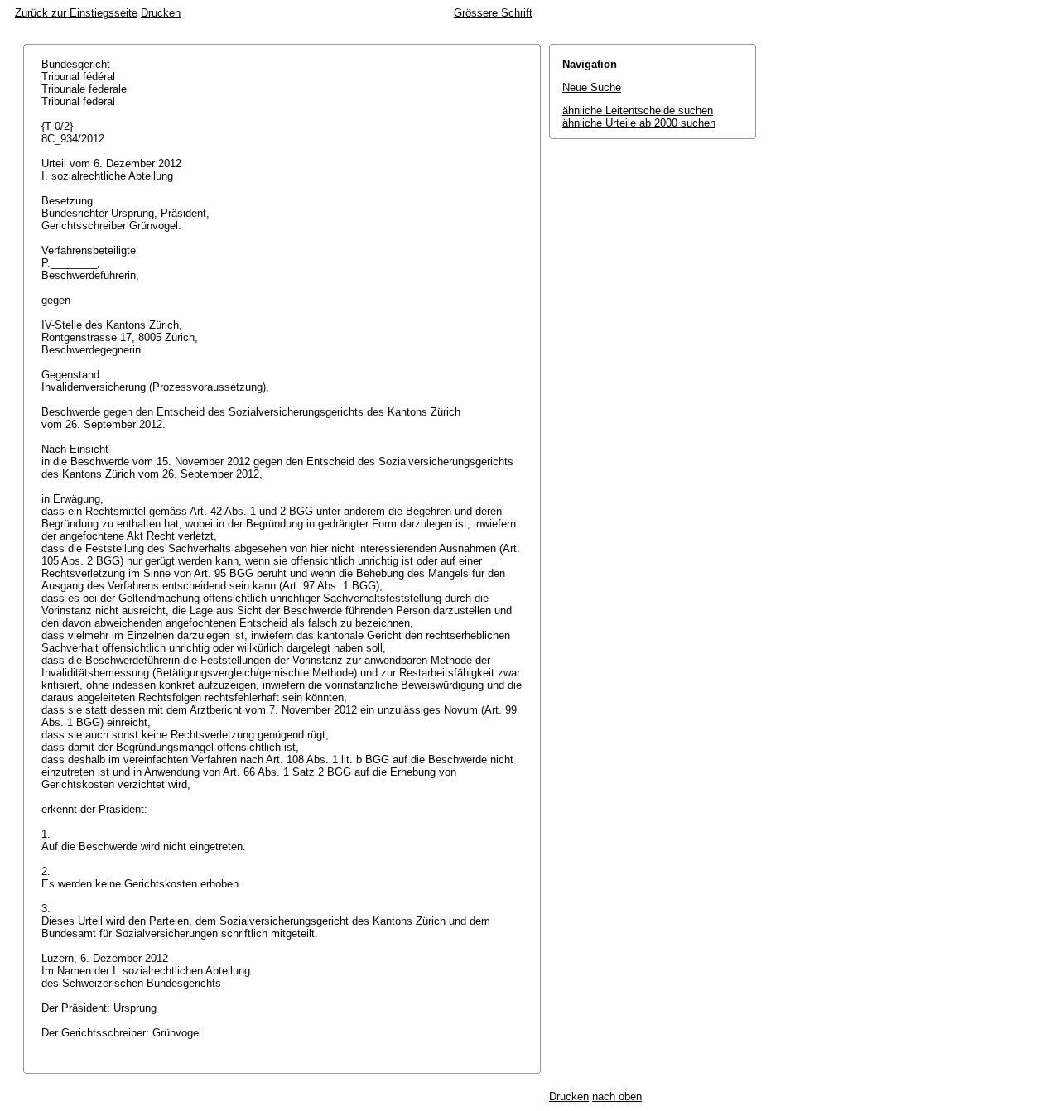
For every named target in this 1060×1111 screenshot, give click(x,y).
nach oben (617, 1096)
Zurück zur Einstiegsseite (76, 13)
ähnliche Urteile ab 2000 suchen (639, 123)
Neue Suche (591, 87)
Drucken (161, 13)
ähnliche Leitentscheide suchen (637, 110)
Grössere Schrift (493, 13)
